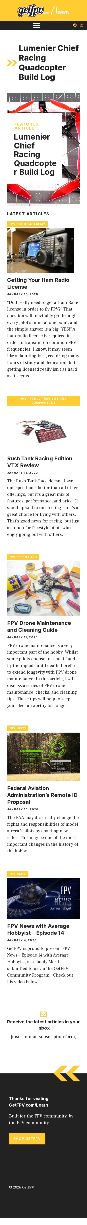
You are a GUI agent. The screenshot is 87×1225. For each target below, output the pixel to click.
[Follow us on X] (75, 25)
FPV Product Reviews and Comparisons (43, 400)
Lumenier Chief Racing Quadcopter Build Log (35, 154)
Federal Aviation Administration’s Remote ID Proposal (42, 795)
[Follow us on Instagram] (81, 25)
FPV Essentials (23, 557)
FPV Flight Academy (27, 224)
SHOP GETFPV (27, 1138)
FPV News (17, 728)
